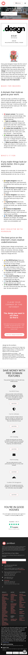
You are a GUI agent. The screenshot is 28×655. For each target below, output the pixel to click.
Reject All (16, 652)
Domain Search (14, 603)
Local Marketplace (4, 597)
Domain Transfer (5, 624)
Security (12, 598)
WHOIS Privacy (5, 616)
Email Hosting (4, 615)
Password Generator (13, 606)
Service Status (13, 613)
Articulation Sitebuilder (4, 607)
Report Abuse (13, 600)
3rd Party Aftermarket (4, 603)
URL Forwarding (5, 623)
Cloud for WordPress (4, 610)
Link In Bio (4, 605)
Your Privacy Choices (21, 612)
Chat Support (6, 580)
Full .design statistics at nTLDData (9, 353)
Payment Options (12, 597)
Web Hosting (4, 604)
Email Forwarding (4, 621)
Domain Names (5, 594)
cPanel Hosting (5, 611)
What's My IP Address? (13, 611)
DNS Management (4, 618)
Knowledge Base (21, 569)
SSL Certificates (5, 619)
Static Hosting (4, 612)
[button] (2, 586)
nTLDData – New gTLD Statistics (14, 620)
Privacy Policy (6, 642)
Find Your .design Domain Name (14, 334)
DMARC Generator (13, 609)
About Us (21, 594)
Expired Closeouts (4, 600)
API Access (4, 625)
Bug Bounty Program (21, 605)
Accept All (9, 652)
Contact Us (13, 594)
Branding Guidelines (21, 598)
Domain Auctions (5, 598)
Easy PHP (4, 614)
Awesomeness (22, 607)
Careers (20, 596)
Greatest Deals (5, 595)
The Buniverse (22, 620)
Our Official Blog (22, 595)
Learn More (14, 403)
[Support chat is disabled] (24, 651)
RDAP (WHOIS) (13, 604)
